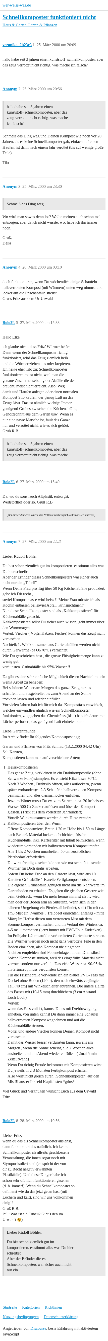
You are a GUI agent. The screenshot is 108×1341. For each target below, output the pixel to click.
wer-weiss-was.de (17, 5)
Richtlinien (53, 1307)
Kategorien (31, 1307)
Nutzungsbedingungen (21, 1317)
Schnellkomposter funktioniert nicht (49, 17)
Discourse (38, 1328)
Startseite (10, 1307)
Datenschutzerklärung (61, 1317)
